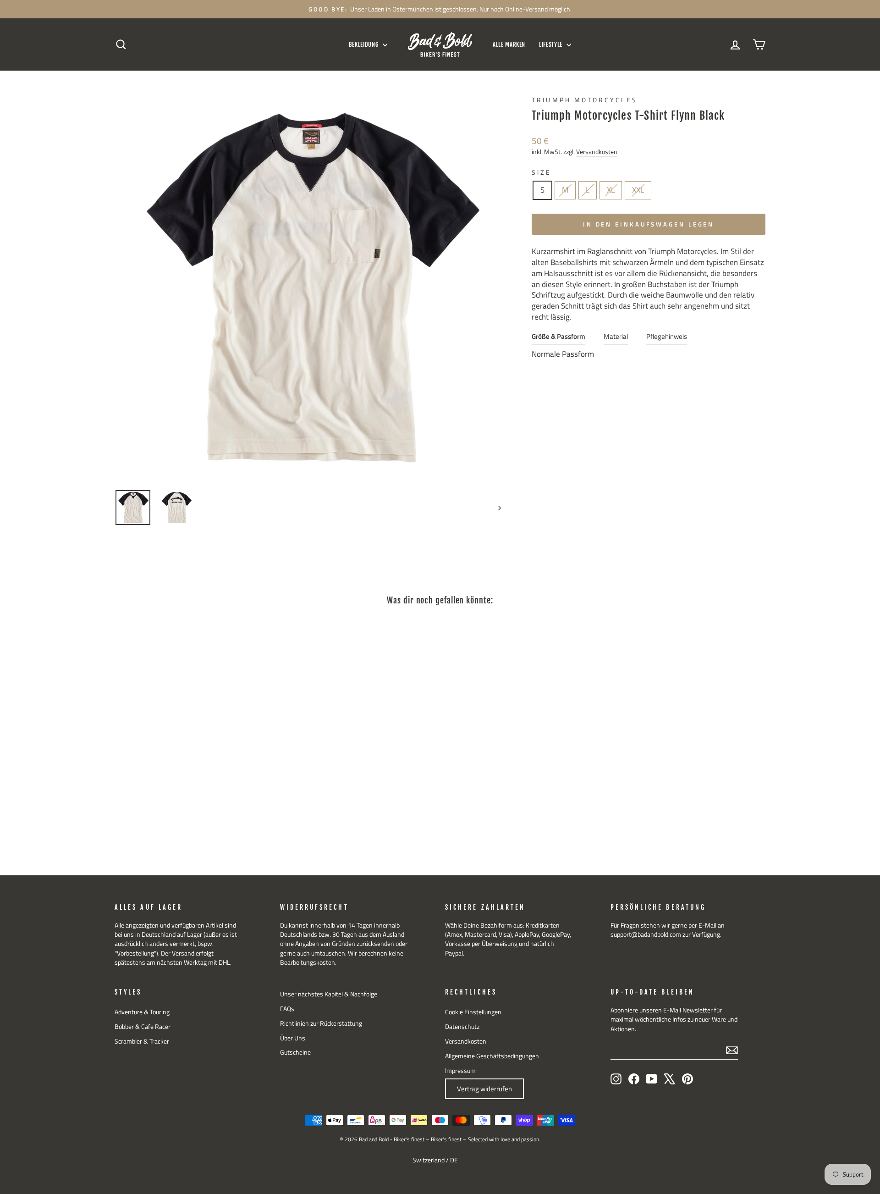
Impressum (460, 1071)
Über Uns (292, 1038)
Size (541, 172)
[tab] (558, 338)
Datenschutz (462, 1027)
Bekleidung (364, 44)
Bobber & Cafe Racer (142, 1027)
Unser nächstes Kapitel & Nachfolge (328, 994)
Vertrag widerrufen (484, 1088)
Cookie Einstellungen (473, 1012)
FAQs (287, 1009)
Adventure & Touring (142, 1012)
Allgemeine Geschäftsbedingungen (492, 1056)
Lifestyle (551, 44)
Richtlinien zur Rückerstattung (321, 1023)
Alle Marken (509, 44)
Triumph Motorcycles (585, 100)
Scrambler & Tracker (142, 1041)
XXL (638, 190)
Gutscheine (295, 1052)
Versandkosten (596, 152)
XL (611, 190)
